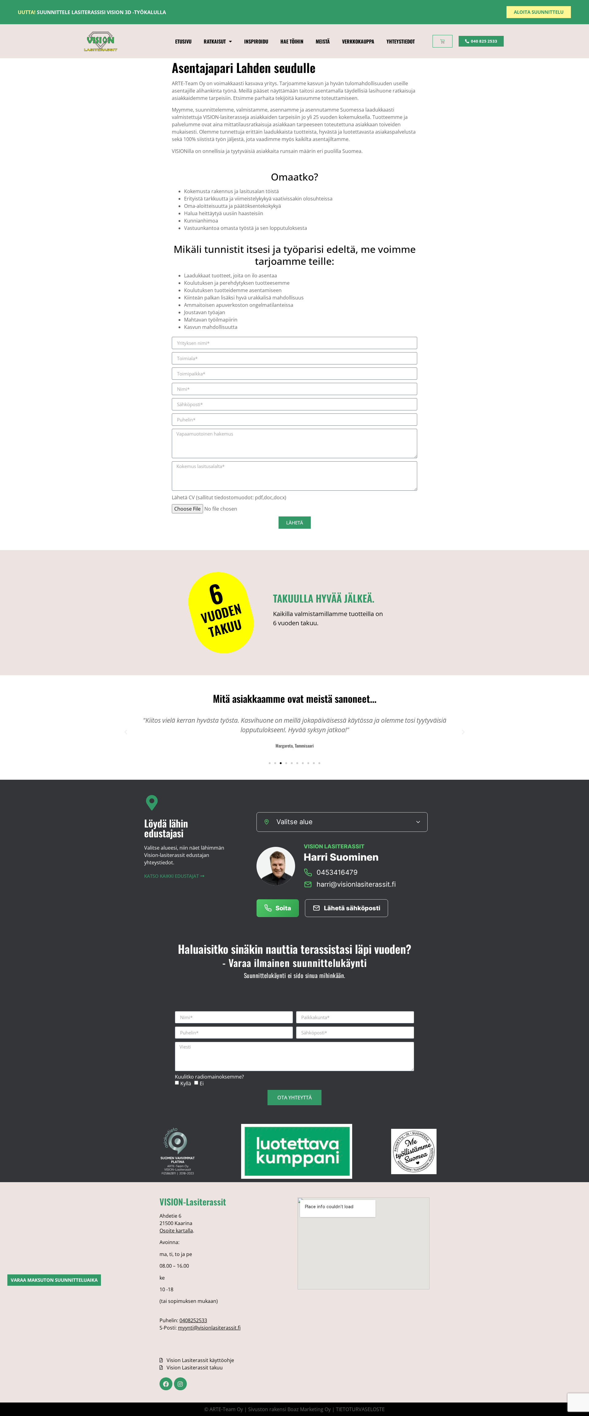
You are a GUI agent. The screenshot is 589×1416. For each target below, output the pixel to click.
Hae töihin (291, 41)
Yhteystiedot (401, 41)
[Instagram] (180, 1383)
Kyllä (185, 1083)
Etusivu (183, 41)
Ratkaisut (215, 41)
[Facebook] (166, 1383)
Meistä (323, 41)
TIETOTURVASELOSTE (360, 1409)
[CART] (442, 41)
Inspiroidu (256, 41)
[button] (126, 732)
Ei (202, 1083)
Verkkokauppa (358, 41)
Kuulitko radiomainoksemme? (209, 1076)
